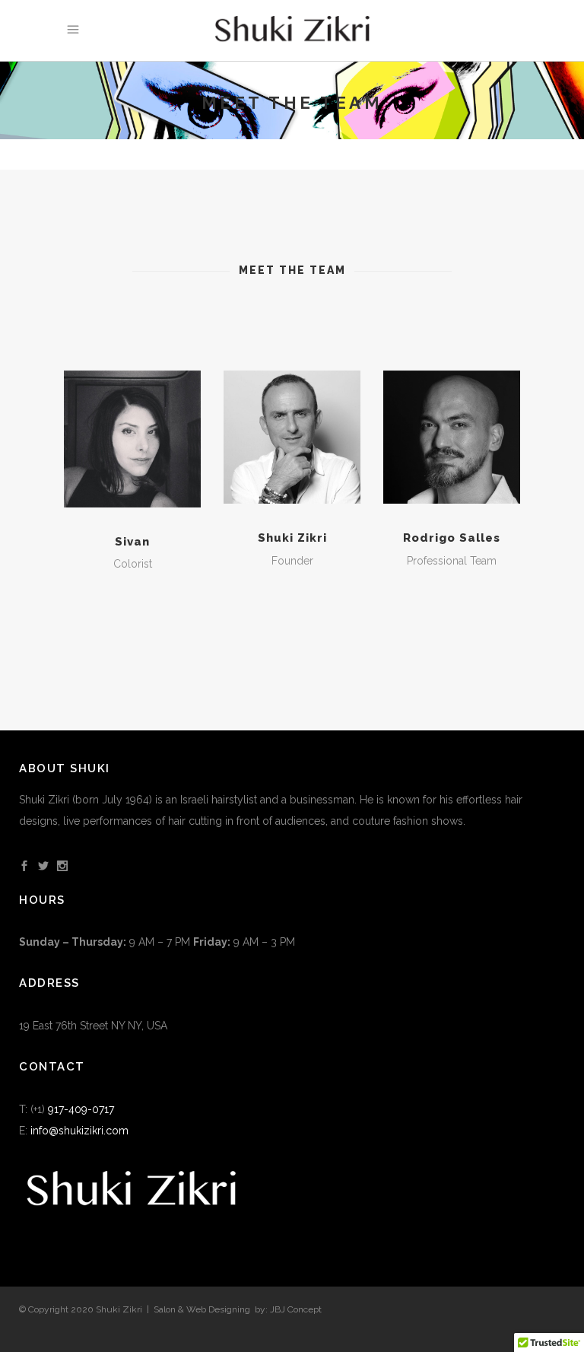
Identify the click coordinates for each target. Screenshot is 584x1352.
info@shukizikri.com (79, 1131)
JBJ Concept (296, 1309)
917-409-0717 (81, 1109)
